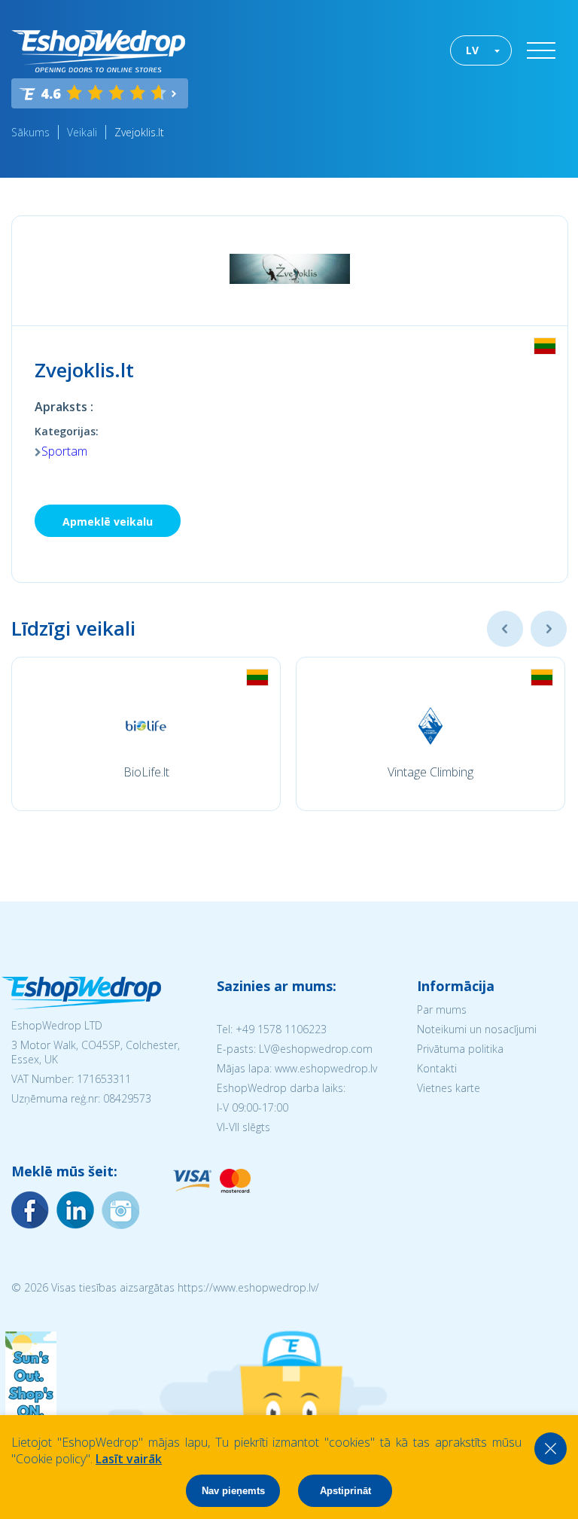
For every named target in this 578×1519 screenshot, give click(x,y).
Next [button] (549, 629)
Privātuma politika (460, 1049)
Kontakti (437, 1068)
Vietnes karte (448, 1088)
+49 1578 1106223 (281, 1029)
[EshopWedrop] (98, 51)
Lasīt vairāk (129, 1458)
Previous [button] (505, 629)
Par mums (442, 1009)
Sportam (64, 451)
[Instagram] (75, 1210)
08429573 (127, 1098)
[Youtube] (120, 1210)
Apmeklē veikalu (107, 521)
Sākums (30, 132)
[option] (146, 734)
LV (472, 50)
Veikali (82, 132)
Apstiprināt (345, 1490)
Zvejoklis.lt (139, 132)
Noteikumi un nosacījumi (477, 1029)
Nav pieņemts (233, 1490)
